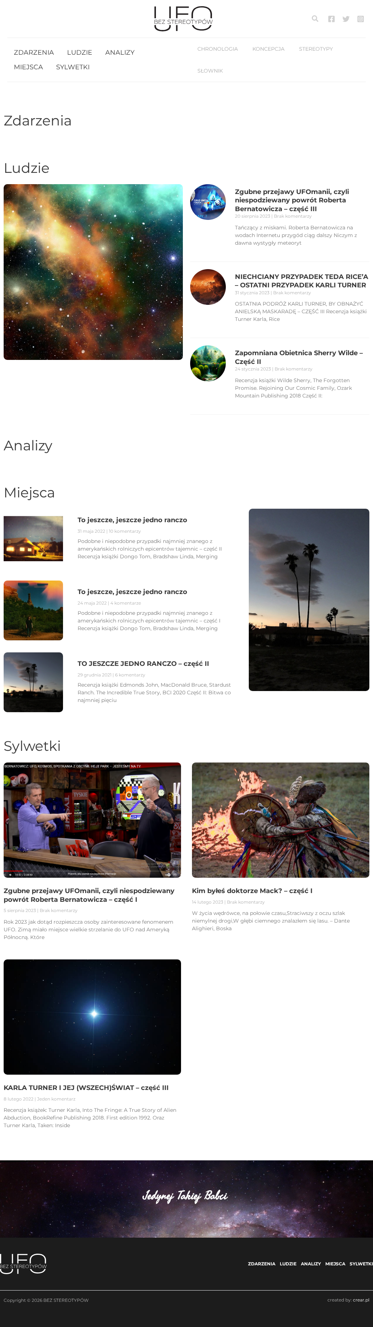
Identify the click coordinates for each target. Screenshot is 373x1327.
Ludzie (27, 167)
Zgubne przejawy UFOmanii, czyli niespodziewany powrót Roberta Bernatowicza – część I (89, 895)
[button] (315, 19)
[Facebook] (331, 19)
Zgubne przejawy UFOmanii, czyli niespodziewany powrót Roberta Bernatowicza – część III (292, 200)
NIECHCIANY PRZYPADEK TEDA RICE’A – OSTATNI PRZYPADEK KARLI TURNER (301, 281)
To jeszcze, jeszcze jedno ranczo (132, 592)
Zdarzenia (38, 120)
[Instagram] (361, 19)
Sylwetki (32, 745)
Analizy (28, 445)
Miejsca (29, 492)
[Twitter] (346, 19)
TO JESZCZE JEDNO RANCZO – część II (143, 664)
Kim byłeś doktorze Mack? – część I (252, 891)
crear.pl (361, 1300)
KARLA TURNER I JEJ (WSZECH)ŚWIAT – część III (86, 1088)
